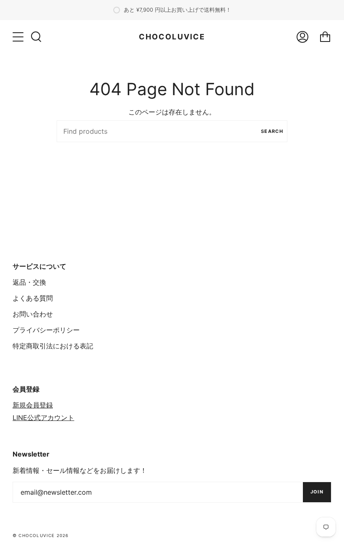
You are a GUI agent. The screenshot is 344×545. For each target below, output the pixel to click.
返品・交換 (29, 282)
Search (272, 131)
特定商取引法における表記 (53, 346)
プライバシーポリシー (46, 330)
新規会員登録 (33, 405)
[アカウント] (302, 37)
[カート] (325, 37)
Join (316, 492)
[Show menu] (19, 37)
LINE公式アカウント (43, 417)
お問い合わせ (33, 314)
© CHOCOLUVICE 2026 (41, 535)
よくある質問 (33, 298)
